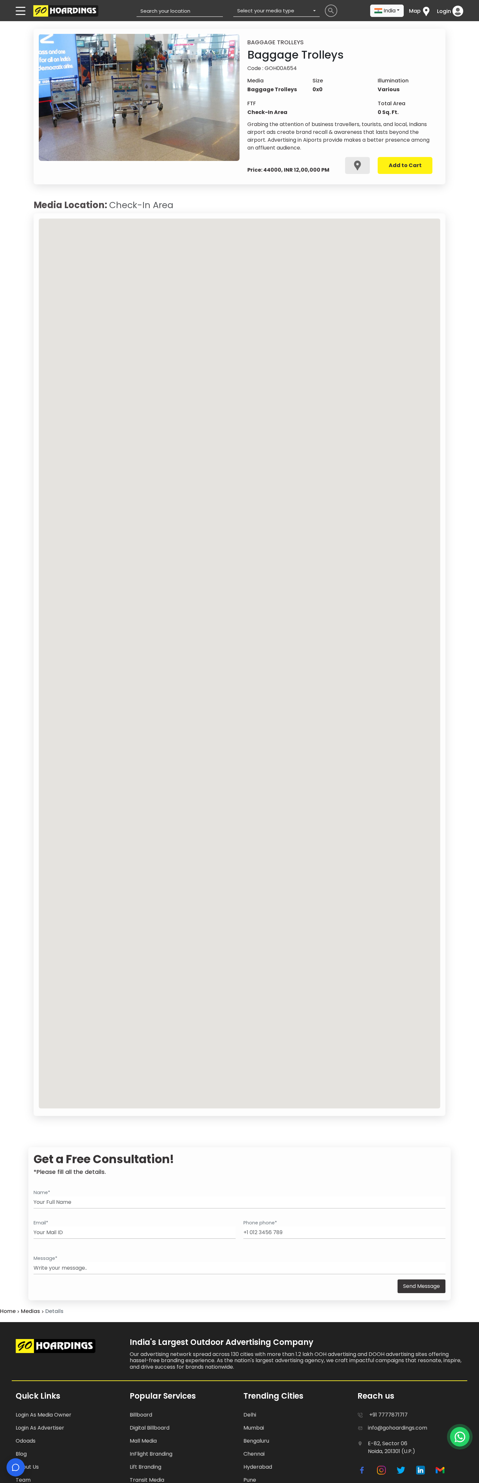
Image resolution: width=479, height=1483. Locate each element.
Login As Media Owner (43, 1415)
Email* (41, 1222)
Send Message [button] (421, 1286)
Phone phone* (260, 1222)
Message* (45, 1258)
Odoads (26, 1441)
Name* (42, 1192)
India (390, 10)
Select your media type (265, 10)
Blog (21, 1454)
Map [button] (415, 11)
